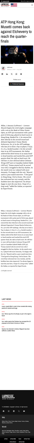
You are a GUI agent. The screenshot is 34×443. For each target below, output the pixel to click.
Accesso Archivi (5, 1)
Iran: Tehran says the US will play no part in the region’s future (16, 315)
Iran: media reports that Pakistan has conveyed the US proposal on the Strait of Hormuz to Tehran (16, 322)
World (3, 311)
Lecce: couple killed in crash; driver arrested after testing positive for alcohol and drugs (17, 307)
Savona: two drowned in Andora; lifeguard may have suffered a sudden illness (15, 330)
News (3, 304)
